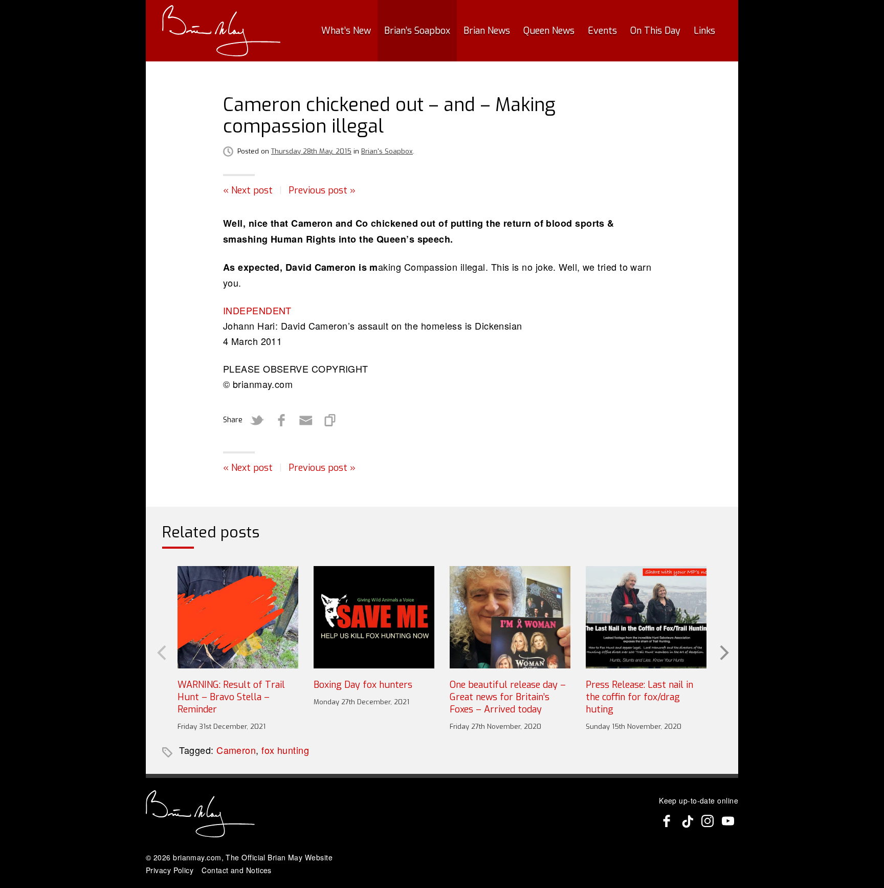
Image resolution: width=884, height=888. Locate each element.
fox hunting (285, 749)
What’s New (346, 31)
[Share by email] (306, 420)
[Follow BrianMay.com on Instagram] (707, 821)
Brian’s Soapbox (417, 31)
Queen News (548, 31)
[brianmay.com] (221, 30)
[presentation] (160, 651)
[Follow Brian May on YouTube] (728, 821)
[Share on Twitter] (257, 420)
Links (704, 31)
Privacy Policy (169, 870)
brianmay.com (197, 857)
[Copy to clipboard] (330, 420)
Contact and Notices (237, 870)
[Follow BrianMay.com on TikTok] (687, 821)
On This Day (655, 31)
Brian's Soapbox (387, 151)
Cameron (236, 749)
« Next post (248, 190)
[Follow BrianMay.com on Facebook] (666, 821)
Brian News (486, 31)
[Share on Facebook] (281, 420)
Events (602, 31)
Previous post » (322, 190)
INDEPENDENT (257, 310)
